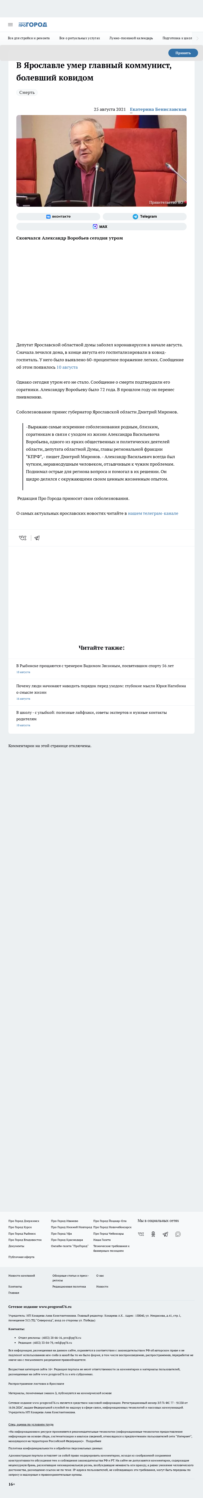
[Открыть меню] (10, 25)
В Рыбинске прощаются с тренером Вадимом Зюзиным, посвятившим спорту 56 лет (95, 668)
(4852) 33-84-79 (43, 1342)
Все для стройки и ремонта (29, 38)
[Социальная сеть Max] (101, 226)
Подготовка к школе (178, 38)
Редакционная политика (69, 1286)
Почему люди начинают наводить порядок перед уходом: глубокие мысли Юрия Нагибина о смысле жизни (101, 691)
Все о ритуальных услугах (79, 38)
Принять (183, 53)
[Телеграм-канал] (145, 216)
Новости (102, 1286)
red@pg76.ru (63, 1342)
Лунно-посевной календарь (131, 38)
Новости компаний (21, 1275)
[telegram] (39, 537)
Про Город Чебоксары (108, 1233)
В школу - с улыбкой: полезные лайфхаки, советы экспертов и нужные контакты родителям (91, 718)
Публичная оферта (21, 1257)
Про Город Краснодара (67, 1240)
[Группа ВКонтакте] (58, 216)
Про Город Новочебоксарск (112, 1227)
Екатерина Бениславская (158, 109)
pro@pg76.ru (72, 1337)
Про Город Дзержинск (23, 1221)
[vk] (23, 537)
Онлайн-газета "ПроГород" (70, 1246)
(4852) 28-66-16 (52, 1337)
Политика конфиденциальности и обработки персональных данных (55, 1448)
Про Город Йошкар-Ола (110, 1221)
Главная (13, 1293)
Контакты (15, 1286)
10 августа (67, 367)
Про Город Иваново (64, 1221)
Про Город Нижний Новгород (71, 1227)
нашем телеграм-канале (153, 513)
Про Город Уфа (61, 1233)
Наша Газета (102, 1240)
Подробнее (93, 1441)
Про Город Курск (20, 1227)
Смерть (27, 92)
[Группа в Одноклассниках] (153, 1234)
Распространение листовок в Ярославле (36, 1383)
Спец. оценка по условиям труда (30, 1424)
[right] (197, 38)
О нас (100, 1275)
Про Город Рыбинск (22, 1233)
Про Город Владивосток (25, 1240)
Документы (16, 1246)
